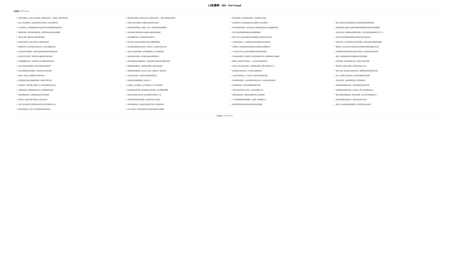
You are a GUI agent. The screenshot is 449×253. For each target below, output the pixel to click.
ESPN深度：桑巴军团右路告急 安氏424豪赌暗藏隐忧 (143, 42)
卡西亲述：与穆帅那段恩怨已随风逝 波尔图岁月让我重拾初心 (251, 46)
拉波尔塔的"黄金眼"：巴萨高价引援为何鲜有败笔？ (143, 56)
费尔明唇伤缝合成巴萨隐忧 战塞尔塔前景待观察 (247, 104)
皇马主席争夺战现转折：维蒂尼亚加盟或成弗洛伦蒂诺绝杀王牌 (37, 51)
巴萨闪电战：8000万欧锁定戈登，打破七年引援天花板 (352, 61)
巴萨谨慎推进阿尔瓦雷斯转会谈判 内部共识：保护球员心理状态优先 (357, 51)
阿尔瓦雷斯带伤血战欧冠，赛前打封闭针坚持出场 (351, 99)
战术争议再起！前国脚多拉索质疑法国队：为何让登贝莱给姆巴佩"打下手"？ (359, 32)
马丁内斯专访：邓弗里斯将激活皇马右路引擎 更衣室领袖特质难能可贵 (40, 27)
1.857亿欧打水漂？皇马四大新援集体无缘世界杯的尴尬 (249, 51)
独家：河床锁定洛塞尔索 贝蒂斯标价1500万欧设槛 (351, 56)
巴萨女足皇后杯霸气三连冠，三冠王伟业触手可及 (247, 90)
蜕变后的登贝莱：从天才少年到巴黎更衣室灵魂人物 (34, 109)
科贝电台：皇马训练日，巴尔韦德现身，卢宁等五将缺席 (145, 85)
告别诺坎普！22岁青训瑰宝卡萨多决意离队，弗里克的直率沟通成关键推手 (359, 42)
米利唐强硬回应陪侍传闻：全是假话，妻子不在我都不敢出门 (355, 90)
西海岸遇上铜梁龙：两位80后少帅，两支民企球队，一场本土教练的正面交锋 (151, 18)
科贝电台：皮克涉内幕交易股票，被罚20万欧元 (33, 99)
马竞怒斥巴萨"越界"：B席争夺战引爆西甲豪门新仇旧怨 (35, 56)
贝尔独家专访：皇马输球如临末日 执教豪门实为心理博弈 (250, 22)
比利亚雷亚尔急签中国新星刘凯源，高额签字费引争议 (35, 80)
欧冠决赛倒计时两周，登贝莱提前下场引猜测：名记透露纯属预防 (147, 90)
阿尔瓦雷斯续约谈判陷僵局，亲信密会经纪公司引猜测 (35, 70)
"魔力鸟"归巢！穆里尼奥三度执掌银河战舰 (31, 37)
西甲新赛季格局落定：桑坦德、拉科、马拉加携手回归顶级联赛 (147, 27)
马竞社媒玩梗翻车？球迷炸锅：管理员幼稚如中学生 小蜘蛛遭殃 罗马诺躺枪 (255, 56)
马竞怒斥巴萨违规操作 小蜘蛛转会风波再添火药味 (143, 22)
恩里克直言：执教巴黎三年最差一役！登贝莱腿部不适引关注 (37, 85)
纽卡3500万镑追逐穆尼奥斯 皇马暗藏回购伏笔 (246, 32)
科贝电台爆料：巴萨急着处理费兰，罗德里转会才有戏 (249, 18)
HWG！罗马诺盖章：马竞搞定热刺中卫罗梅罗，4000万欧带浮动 (38, 22)
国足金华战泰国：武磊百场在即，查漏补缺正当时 (33, 42)
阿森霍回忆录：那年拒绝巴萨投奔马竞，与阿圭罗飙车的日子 (37, 46)
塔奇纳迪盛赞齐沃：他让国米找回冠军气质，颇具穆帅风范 (145, 104)
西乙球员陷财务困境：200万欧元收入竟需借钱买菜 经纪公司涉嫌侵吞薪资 (255, 27)
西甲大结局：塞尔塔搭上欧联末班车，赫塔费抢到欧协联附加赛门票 (357, 70)
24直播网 (219, 116)
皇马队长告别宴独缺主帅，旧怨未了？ (139, 80)
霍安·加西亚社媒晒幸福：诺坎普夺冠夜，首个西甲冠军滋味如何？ (356, 94)
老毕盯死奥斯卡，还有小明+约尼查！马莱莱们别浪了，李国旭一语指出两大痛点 (43, 18)
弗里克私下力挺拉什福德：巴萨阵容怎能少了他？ (351, 66)
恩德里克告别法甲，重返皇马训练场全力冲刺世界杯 (248, 94)
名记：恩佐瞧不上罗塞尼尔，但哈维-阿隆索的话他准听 (353, 75)
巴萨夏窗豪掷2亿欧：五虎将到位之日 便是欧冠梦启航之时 (36, 61)
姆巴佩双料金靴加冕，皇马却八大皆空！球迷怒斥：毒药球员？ (147, 70)
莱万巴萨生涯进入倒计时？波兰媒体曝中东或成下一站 (144, 94)
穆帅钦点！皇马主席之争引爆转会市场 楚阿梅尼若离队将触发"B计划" (357, 46)
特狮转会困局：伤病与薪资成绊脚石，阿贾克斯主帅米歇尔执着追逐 (39, 32)
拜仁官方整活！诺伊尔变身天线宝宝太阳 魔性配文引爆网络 (145, 109)
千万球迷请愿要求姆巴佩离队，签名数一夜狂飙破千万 (249, 99)
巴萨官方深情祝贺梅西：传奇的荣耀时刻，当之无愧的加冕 (145, 51)
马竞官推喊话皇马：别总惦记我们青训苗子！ (141, 37)
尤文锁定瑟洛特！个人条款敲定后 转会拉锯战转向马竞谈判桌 (251, 42)
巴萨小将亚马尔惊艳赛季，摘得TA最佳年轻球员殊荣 (34, 66)
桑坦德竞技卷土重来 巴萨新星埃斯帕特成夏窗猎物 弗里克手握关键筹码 (358, 27)
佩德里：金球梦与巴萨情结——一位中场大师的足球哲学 (249, 61)
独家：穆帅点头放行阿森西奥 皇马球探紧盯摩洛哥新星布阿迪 (355, 22)
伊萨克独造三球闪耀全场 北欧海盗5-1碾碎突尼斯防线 (144, 32)
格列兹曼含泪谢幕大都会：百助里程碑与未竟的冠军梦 (352, 85)
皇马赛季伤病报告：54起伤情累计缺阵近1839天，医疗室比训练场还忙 (254, 80)
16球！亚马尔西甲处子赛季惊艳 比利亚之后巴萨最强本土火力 (37, 104)
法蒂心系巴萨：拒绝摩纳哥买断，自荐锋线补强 (350, 80)
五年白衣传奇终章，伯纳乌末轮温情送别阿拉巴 (142, 75)
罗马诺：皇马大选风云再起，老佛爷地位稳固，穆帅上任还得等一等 (253, 66)
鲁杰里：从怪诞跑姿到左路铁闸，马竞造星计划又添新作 (353, 104)
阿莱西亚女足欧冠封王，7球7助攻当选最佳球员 (247, 70)
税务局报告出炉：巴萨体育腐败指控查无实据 (246, 85)
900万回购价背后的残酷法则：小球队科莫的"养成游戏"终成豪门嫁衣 (148, 61)
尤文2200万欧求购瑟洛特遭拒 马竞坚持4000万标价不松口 (353, 37)
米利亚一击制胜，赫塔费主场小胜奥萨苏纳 (31, 75)
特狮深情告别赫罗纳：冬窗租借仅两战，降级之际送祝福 (145, 66)
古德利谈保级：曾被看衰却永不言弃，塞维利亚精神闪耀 (35, 90)
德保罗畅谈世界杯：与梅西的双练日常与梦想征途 (33, 94)
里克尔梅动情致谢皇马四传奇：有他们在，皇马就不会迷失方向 (147, 46)
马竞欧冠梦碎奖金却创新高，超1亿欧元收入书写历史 (143, 99)
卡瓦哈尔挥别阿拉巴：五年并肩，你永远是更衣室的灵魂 (249, 75)
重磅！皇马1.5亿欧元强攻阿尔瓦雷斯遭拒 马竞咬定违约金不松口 (252, 37)
